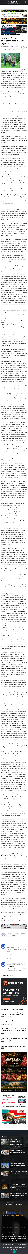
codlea (9, 933)
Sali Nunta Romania (17, 1236)
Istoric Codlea (12, 34)
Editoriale (7, 34)
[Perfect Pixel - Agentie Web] (14, 1004)
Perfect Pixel (11, 1233)
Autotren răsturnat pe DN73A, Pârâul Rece (13, 1046)
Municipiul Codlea (9, 46)
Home (3, 1227)
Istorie (18, 34)
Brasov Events (4, 1236)
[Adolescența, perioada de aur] (5, 1173)
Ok (14, 1251)
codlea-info (15, 933)
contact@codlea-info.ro (18, 1221)
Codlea (2, 34)
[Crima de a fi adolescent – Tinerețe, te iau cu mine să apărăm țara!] (5, 1165)
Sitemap (17, 1227)
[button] (25, 2)
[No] (26, 1248)
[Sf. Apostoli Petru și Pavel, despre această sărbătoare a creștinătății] (5, 1186)
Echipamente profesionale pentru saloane (16, 1238)
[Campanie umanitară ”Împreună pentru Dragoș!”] (5, 1152)
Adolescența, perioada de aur (18, 1171)
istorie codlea (14, 935)
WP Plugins (10, 1236)
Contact (23, 1227)
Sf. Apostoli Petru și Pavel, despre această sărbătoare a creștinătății (18, 1186)
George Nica (23, 933)
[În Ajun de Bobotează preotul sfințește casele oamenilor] (5, 1195)
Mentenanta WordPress (20, 1233)
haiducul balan (5, 935)
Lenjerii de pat (14, 1240)
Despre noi (10, 1227)
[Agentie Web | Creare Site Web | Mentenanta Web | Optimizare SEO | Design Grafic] (14, 930)
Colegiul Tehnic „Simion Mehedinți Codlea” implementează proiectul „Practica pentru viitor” (13, 1030)
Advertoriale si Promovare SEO (19, 1234)
